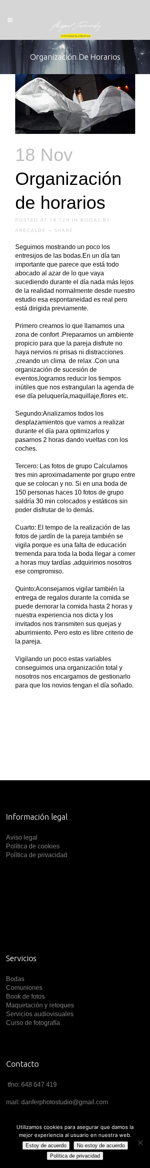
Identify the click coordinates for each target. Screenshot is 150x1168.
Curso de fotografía (33, 1022)
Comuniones (24, 987)
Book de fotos (25, 996)
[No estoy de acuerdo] (140, 1142)
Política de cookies (33, 846)
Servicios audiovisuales (40, 1014)
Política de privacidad (36, 855)
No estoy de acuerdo (101, 1145)
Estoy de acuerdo (46, 1145)
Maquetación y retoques (40, 1005)
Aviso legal (22, 837)
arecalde (30, 230)
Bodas (90, 219)
